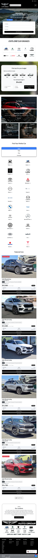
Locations (34, 1)
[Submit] (11, 5)
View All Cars (19, 498)
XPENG (3, 551)
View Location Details (19, 517)
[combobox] (15, 5)
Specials (17, 541)
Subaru (3, 542)
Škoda (3, 545)
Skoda (3, 552)
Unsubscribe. (7, 555)
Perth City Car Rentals (11, 542)
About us (31, 544)
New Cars (25, 541)
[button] (35, 5)
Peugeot (3, 541)
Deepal (3, 546)
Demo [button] (16, 19)
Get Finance (19, 293)
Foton (3, 548)
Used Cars (25, 544)
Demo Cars (25, 542)
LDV (2, 544)
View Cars (19, 106)
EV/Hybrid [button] (22, 19)
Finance (17, 544)
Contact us (32, 542)
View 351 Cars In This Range (29, 87)
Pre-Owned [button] (28, 19)
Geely (3, 547)
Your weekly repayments (8, 86)
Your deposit (16, 86)
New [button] (9, 19)
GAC (2, 549)
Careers (31, 545)
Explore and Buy (19, 291)
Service (17, 542)
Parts (17, 545)
